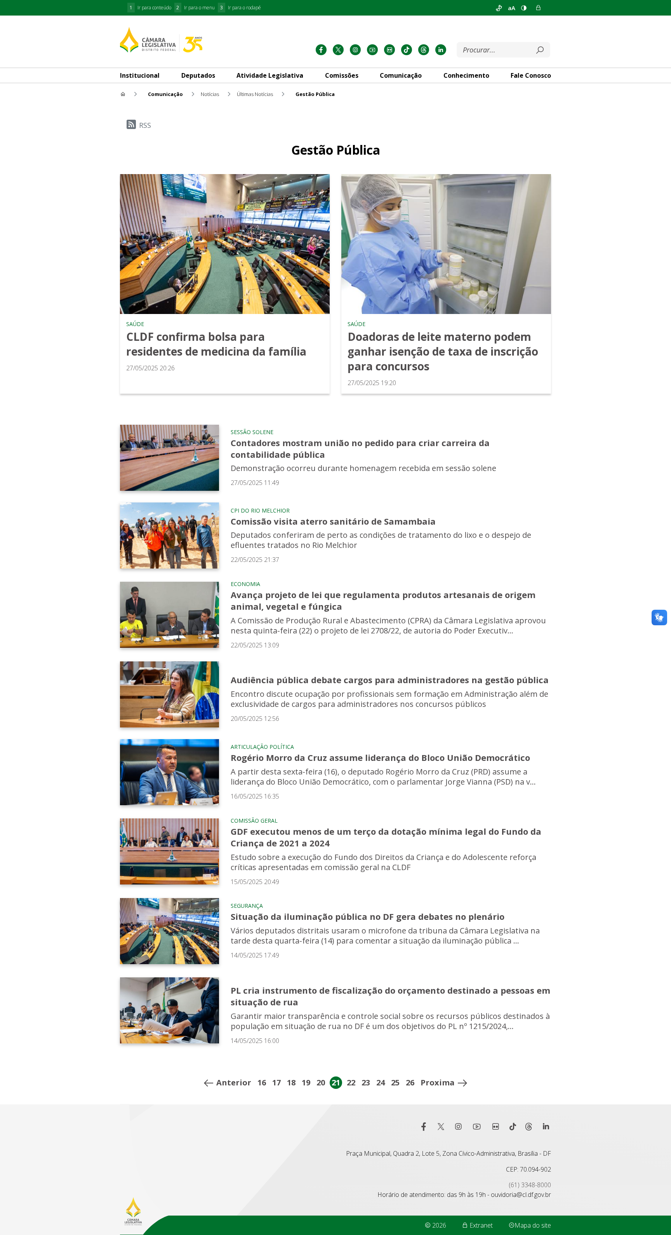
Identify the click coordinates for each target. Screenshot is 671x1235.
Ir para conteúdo (150, 7)
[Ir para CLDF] (161, 39)
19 (306, 1082)
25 (395, 1082)
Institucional (140, 75)
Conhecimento (466, 75)
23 (366, 1082)
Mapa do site (533, 1225)
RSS (145, 125)
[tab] (140, 75)
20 (320, 1082)
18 (291, 1082)
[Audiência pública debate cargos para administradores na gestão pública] (169, 694)
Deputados (198, 75)
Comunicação (401, 75)
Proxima (438, 1082)
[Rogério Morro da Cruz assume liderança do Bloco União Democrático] (169, 772)
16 (261, 1082)
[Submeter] (540, 50)
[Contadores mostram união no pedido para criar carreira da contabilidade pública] (169, 458)
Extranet (480, 1225)
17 (276, 1082)
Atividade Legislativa (269, 75)
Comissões (341, 75)
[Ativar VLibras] (499, 8)
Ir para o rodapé (240, 7)
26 (410, 1082)
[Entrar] (538, 8)
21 (336, 1082)
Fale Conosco (531, 75)
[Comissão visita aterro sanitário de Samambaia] (169, 535)
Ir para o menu (195, 7)
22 (351, 1082)
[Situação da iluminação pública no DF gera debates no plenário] (169, 931)
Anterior (233, 1082)
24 (380, 1082)
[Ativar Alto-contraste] (524, 8)
